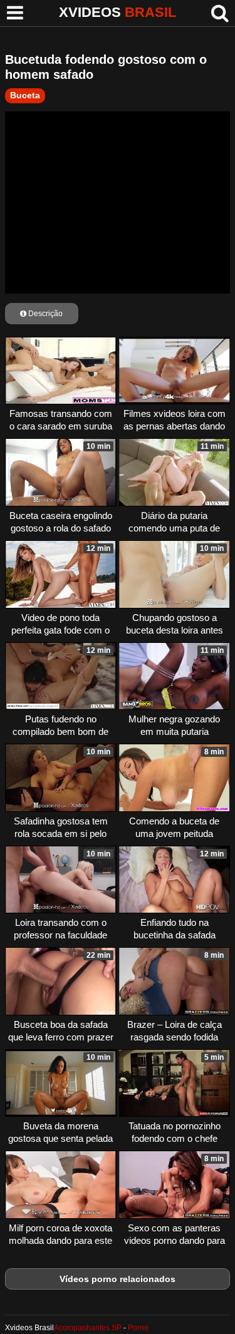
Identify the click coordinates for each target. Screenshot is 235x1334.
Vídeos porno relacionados (117, 1279)
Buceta (25, 95)
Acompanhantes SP (88, 1327)
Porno (138, 1327)
